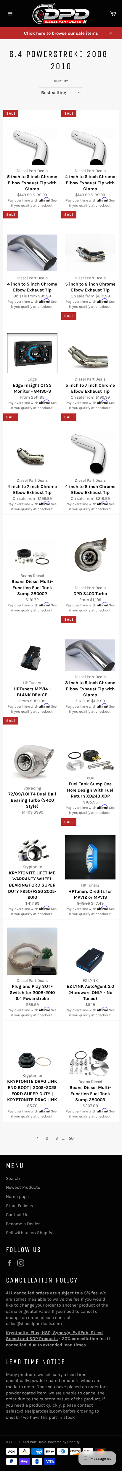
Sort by (61, 81)
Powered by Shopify (64, 1442)
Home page (17, 1196)
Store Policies (19, 1205)
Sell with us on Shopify (29, 1232)
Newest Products (23, 1187)
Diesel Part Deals (32, 1442)
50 (71, 1138)
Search (13, 1178)
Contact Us (17, 1214)
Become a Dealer (23, 1223)
